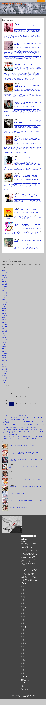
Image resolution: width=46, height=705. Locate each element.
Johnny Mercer (10, 52)
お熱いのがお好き (18, 148)
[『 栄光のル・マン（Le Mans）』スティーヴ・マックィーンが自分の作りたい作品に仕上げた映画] (5, 467)
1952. (35, 125)
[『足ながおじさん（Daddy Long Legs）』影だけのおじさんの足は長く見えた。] (8, 42)
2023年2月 (4, 293)
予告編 (20, 218)
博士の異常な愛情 (27, 234)
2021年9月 (4, 324)
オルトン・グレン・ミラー (9, 185)
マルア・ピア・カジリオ (13, 131)
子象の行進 (23, 218)
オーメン (29, 148)
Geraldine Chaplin (21, 69)
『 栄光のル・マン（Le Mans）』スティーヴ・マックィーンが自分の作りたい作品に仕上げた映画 (26, 467)
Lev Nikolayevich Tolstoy (20, 109)
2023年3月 (4, 292)
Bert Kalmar (19, 144)
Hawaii (26, 69)
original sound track (30, 52)
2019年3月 (4, 378)
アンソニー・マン (20, 184)
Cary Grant (32, 163)
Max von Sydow (31, 72)
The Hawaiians (33, 73)
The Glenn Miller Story (13, 184)
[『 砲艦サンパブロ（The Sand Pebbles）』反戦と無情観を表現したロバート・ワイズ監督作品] (5, 501)
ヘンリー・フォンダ (24, 112)
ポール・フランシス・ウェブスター (15, 78)
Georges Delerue (17, 30)
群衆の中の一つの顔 (17, 152)
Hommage (36, 180)
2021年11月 (4, 321)
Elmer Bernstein (38, 68)
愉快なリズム (29, 169)
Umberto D (27, 128)
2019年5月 (4, 375)
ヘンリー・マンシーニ (14, 57)
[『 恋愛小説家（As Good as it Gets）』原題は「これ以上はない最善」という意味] (5, 446)
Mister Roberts (31, 147)
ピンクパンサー (10, 233)
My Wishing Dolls (10, 73)
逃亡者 (13, 37)
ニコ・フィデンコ (26, 35)
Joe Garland (24, 181)
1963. (35, 162)
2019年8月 (4, 369)
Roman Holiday (36, 127)
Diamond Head (32, 68)
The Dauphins (27, 32)
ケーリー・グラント (25, 167)
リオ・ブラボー (34, 217)
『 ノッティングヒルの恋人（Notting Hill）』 (12, 434)
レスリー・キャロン (35, 57)
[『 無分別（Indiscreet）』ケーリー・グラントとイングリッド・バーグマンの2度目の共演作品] (5, 481)
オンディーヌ (18, 111)
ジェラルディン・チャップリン (22, 74)
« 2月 (3, 409)
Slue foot (37, 52)
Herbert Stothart (24, 146)
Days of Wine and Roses (25, 50)
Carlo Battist (20, 126)
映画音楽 (9, 37)
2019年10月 (4, 366)
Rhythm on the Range (8, 167)
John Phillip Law (22, 70)
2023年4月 (4, 290)
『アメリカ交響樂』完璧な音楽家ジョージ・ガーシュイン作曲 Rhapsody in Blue (29, 571)
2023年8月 (4, 283)
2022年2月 (4, 315)
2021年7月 (4, 328)
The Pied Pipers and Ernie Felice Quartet (25, 53)
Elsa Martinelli (27, 213)
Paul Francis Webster (27, 73)
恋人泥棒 (6, 37)
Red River (27, 215)
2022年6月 (4, 308)
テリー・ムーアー (36, 56)
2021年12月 (4, 319)
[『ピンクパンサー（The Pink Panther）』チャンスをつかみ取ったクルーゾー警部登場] (8, 223)
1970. (35, 67)
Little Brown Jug (20, 183)
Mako (20, 72)
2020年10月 (4, 344)
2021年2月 (4, 337)
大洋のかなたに (26, 79)
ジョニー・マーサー (12, 56)
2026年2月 (4, 270)
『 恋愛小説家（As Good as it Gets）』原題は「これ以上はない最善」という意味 (19, 415)
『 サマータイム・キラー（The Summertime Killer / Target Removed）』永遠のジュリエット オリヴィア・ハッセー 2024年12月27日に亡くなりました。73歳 (26, 453)
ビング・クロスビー (28, 168)
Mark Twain (20, 52)
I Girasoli (30, 90)
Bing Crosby (19, 163)
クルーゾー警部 (34, 232)
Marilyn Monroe (25, 147)
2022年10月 (4, 301)
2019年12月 (4, 362)
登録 (22, 685)
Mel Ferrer (27, 109)
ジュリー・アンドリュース (16, 75)
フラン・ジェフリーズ (25, 233)
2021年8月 (4, 326)
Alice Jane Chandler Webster (25, 48)
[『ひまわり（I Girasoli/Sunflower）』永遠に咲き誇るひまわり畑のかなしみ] (8, 239)
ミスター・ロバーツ (23, 151)
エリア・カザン (24, 148)
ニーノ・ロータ (18, 112)
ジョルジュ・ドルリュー (10, 35)
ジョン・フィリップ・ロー (26, 75)
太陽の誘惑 (38, 36)
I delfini (19, 31)
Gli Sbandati (28, 30)
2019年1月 (4, 382)
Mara (26, 91)
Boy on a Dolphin (20, 90)
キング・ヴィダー (33, 111)
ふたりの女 (16, 94)
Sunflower (34, 93)
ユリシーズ (20, 131)
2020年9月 (4, 346)
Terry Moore (15, 53)
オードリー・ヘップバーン (17, 167)
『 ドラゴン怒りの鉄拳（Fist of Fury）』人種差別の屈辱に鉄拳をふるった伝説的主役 (20, 427)
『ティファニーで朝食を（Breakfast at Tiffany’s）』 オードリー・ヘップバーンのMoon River (27, 195)
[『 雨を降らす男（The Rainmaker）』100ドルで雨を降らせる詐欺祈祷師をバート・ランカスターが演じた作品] (5, 460)
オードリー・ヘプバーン (25, 111)
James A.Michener (36, 69)
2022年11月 (4, 299)
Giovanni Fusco (23, 30)
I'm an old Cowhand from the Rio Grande (33, 164)
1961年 (35, 212)
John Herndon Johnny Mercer (13, 147)
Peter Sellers (18, 232)
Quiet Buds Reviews (27, 576)
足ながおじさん (26, 58)
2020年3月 (4, 357)
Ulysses (23, 128)
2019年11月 (4, 364)
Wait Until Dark (35, 110)
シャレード (6, 56)
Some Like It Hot (7, 148)
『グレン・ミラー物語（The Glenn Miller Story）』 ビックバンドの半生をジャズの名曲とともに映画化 (27, 176)
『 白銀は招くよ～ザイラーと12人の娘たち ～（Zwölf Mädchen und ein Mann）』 (19, 438)
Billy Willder (23, 144)
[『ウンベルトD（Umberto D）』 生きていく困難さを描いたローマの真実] (8, 119)
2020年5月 (4, 353)
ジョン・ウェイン (24, 216)
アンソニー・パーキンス (11, 111)
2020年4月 (4, 355)
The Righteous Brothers (37, 53)
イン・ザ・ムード (27, 184)
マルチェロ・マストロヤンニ (16, 95)
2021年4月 (4, 333)
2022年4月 (4, 311)
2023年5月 (4, 288)
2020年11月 (4, 342)
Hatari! (32, 213)
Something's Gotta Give (8, 53)
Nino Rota (34, 109)
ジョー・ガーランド (26, 186)
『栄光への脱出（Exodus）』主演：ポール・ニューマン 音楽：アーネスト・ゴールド (29, 579)
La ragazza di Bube (29, 31)
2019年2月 (4, 380)
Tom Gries (38, 73)
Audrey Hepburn (20, 107)
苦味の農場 (35, 79)
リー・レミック (30, 151)
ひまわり (11, 94)
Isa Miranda (23, 31)
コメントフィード (25, 689)
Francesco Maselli (36, 29)
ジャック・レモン (38, 148)
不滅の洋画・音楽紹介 (30, 47)
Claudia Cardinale (23, 29)
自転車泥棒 (18, 132)
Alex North (38, 47)
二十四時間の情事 (33, 36)
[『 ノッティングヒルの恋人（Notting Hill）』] (5, 494)
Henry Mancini (33, 30)
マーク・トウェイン (22, 57)
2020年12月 (4, 340)
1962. (35, 143)
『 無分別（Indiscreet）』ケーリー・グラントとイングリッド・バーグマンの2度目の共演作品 (22, 429)
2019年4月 (4, 377)
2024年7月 (4, 274)
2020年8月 (4, 348)
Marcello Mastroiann (30, 91)
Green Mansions (26, 107)
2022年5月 (4, 310)
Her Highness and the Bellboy (24, 51)
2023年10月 (4, 281)
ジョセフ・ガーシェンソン (18, 186)
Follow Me (16, 69)
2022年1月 (4, 317)
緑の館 (7, 115)
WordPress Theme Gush (23, 696)
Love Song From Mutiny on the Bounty (32, 70)
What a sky (39, 32)
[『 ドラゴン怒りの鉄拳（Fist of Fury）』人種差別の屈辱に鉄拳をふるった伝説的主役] (5, 474)
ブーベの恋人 (9, 36)
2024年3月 (4, 275)
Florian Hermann (26, 180)
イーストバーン (33, 184)
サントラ (15, 74)
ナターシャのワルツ (11, 112)
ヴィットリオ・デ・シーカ (26, 95)
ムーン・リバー (29, 57)
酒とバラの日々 (32, 58)
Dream (31, 50)
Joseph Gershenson (30, 181)
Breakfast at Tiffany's (34, 48)
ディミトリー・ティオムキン (33, 216)
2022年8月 (4, 304)
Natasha (30, 109)
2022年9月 (4, 302)
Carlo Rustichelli (17, 29)
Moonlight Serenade (26, 183)
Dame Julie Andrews (26, 68)
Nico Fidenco (35, 31)
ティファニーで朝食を (28, 56)
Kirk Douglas (34, 126)
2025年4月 (4, 272)
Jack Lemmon (16, 165)
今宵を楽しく (21, 234)
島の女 (13, 96)
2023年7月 (4, 284)
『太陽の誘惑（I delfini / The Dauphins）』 (25, 25)
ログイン (23, 686)
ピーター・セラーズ (17, 233)
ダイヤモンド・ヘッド (35, 75)
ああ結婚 (8, 94)
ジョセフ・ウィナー (9, 186)
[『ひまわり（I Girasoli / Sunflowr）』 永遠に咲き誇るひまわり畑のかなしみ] (8, 83)
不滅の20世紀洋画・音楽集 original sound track (20, 36)
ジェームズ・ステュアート (30, 185)
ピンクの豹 (32, 35)
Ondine (38, 109)
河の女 (22, 96)
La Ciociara (35, 90)
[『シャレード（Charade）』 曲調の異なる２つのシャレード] (8, 156)
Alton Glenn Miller (37, 179)
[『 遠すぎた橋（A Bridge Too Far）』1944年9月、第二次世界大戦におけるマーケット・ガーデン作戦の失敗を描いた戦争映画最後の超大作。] (5, 488)
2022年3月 (4, 313)
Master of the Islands (24, 72)
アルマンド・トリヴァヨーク (23, 94)
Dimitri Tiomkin (22, 213)
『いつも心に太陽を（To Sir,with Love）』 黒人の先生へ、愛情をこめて (29, 575)
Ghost (38, 50)
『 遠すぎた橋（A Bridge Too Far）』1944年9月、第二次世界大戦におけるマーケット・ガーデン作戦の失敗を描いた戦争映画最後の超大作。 (26, 487)
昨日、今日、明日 (17, 96)
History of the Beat (33, 51)
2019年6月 (4, 373)
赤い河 (27, 218)
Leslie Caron (15, 52)
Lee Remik (20, 147)
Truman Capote (19, 201)
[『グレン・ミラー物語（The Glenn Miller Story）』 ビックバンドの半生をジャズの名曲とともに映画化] (8, 173)
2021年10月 (4, 322)
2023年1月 (4, 295)
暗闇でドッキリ (37, 234)
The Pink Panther (34, 32)
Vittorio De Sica (32, 128)
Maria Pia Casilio (21, 127)
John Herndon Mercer (23, 165)
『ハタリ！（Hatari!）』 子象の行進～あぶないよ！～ (27, 209)
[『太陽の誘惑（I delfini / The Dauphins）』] (8, 23)
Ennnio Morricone (30, 29)
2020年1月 (4, 360)
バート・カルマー (30, 149)
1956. (35, 106)
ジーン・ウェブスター (20, 56)
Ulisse (20, 128)
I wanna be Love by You (32, 146)
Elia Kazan (37, 144)
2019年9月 (4, 368)
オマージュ (38, 184)
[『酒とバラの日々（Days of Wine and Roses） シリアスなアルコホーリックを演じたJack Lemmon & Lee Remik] (8, 136)
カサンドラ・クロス (24, 247)
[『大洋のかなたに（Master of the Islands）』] (8, 62)
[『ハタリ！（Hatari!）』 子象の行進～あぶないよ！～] (8, 208)
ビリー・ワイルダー (37, 149)
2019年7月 (4, 371)
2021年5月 (4, 331)
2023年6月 (4, 286)
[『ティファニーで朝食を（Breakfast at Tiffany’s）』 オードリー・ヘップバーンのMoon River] (8, 193)
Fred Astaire (34, 50)
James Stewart (19, 181)
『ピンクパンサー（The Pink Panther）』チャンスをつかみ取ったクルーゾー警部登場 (27, 225)
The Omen (12, 148)
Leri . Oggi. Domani (21, 91)
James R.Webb (16, 70)
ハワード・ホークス (19, 217)
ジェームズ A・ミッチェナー (33, 74)
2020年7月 (4, 349)
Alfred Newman (16, 48)
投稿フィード (24, 688)
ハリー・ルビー (14, 149)
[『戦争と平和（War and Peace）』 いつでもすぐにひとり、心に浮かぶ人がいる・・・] (8, 101)
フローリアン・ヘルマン (34, 186)
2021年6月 (4, 330)
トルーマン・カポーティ (28, 202)
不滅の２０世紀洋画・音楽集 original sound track (18, 169)
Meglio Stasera (30, 231)
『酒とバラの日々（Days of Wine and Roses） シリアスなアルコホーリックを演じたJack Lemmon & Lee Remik (27, 139)
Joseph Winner (36, 181)
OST (19, 32)
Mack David (16, 72)
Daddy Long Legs (17, 50)
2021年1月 (4, 339)
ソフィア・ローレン (35, 94)
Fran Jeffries (16, 231)
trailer (34, 215)
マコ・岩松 (24, 78)
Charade (39, 48)
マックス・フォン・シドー (30, 78)
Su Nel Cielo (23, 32)
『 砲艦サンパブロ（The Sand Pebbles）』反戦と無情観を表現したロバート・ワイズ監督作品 (22, 436)
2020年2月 (4, 359)
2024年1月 (4, 277)
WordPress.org (24, 690)
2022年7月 (4, 306)
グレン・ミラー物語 (17, 185)
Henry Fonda (31, 107)
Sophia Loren (29, 93)
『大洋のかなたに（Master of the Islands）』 (25, 64)
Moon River (24, 52)
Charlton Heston (19, 68)
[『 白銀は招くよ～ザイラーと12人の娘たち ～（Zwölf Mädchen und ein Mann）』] (5, 508)
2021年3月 (4, 335)
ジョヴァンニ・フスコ (19, 35)
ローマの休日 (24, 131)
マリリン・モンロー (16, 151)
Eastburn (21, 180)
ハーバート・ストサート (22, 149)
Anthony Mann (16, 180)
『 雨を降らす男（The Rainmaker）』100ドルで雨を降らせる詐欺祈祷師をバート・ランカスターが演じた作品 (26, 460)
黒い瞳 (7, 189)
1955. (35, 47)
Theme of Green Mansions (28, 110)
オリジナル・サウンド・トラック (20, 47)
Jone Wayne (23, 215)
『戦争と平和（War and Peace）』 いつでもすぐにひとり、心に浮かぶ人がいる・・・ (27, 103)
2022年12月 (4, 297)
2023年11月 (4, 279)
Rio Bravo (31, 215)
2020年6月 (4, 351)
